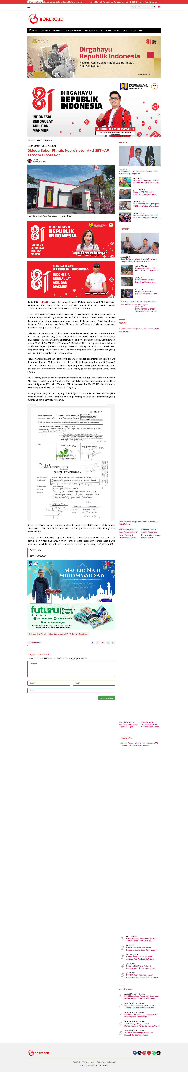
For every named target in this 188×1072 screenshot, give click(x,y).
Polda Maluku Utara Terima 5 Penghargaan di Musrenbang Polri (140, 967)
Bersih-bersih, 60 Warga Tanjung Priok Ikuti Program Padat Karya (140, 1015)
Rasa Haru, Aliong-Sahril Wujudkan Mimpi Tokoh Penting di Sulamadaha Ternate (128, 724)
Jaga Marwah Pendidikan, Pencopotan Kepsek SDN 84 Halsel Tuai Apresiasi (84, 2)
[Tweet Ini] (97, 642)
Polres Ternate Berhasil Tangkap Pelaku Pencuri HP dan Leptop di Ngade (146, 310)
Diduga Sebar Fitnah (37, 634)
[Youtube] (149, 1053)
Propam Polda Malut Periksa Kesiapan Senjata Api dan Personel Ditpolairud (146, 292)
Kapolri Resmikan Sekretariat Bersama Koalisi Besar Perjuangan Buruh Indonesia (141, 948)
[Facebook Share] (92, 642)
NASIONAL (57, 30)
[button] (154, 7)
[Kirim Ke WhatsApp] (113, 642)
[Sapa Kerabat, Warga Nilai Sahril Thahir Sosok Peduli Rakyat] (140, 423)
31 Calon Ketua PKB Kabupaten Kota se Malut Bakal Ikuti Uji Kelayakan (138, 172)
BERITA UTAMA (33, 146)
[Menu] (29, 7)
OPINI (125, 30)
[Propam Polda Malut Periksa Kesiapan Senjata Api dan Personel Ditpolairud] (127, 293)
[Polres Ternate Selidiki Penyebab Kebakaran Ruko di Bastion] (127, 281)
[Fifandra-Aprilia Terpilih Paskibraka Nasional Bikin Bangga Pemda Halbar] (151, 624)
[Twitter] (139, 1053)
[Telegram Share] (108, 642)
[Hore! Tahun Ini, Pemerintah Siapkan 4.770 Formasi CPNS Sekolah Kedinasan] (140, 838)
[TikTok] (158, 1053)
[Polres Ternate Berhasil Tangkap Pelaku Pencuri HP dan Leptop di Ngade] (140, 303)
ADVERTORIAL (137, 30)
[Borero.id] (46, 18)
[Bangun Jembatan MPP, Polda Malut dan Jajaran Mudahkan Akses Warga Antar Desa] (127, 270)
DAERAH (44, 30)
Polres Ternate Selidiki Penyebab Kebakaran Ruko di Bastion (144, 281)
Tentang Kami (88, 1062)
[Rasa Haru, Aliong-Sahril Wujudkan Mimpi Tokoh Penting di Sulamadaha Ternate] (128, 624)
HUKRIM (44, 146)
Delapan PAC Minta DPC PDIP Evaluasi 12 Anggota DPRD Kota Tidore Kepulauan (146, 216)
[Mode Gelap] (159, 7)
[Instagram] (144, 1053)
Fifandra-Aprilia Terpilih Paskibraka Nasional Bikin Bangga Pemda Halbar (150, 724)
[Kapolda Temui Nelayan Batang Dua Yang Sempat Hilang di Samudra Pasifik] (140, 243)
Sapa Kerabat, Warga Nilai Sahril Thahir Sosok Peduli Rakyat (139, 523)
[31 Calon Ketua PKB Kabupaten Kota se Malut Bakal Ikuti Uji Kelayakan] (140, 156)
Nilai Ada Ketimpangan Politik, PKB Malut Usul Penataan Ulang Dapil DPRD (146, 181)
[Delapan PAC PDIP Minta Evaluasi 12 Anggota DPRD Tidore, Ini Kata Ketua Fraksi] (125, 194)
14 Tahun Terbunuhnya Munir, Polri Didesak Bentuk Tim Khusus (138, 1034)
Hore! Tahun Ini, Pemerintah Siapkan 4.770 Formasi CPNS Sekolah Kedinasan (141, 939)
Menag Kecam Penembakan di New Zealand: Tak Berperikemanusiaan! (139, 1006)
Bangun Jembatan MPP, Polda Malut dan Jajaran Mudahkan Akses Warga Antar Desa (145, 269)
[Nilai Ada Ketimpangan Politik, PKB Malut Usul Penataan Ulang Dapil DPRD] (125, 182)
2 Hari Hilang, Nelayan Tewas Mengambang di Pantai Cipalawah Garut (141, 1024)
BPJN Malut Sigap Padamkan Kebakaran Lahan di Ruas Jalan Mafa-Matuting (141, 997)
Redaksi (35, 160)
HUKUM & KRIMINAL (74, 30)
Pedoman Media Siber (106, 1062)
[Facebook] (135, 1053)
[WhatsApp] (154, 1053)
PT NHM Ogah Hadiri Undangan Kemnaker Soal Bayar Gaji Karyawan (142, 976)
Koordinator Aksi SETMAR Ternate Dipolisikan (68, 634)
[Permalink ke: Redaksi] (29, 160)
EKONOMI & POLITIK (93, 30)
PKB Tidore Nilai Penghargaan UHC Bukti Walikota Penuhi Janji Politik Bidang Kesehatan (146, 204)
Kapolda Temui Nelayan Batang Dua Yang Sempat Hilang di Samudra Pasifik (139, 260)
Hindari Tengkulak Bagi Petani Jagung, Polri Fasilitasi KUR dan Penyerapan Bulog (139, 958)
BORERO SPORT (112, 30)
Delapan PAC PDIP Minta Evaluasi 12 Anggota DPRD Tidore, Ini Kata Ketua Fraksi (145, 193)
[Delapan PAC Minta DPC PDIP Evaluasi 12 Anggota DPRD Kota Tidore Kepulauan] (125, 217)
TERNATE (52, 146)
